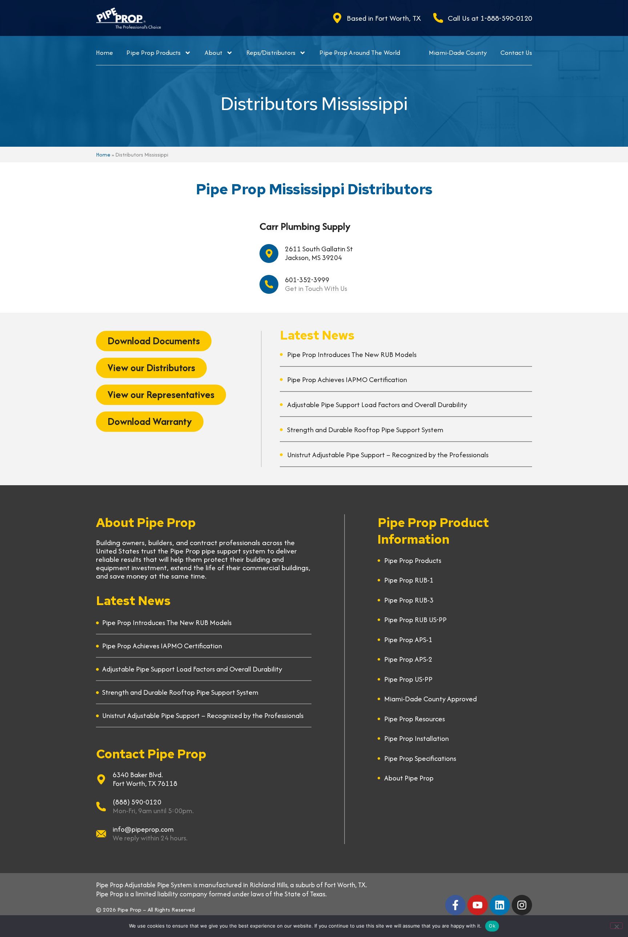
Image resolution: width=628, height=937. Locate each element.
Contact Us (516, 52)
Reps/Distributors (271, 52)
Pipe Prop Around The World (359, 52)
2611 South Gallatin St (319, 249)
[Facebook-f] (455, 905)
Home (104, 52)
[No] (616, 925)
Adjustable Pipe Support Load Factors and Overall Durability (377, 404)
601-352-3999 (307, 280)
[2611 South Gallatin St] (268, 253)
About (213, 52)
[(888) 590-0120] (101, 807)
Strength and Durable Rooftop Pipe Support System (365, 430)
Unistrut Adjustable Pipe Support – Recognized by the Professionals (387, 455)
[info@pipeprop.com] (101, 834)
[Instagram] (522, 905)
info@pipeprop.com (143, 829)
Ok (492, 926)
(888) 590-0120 (137, 802)
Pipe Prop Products (153, 52)
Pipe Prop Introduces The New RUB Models (351, 354)
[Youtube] (477, 905)
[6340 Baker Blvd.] (101, 779)
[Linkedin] (500, 905)
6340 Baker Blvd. (138, 775)
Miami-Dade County (458, 52)
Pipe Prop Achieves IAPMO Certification (347, 379)
